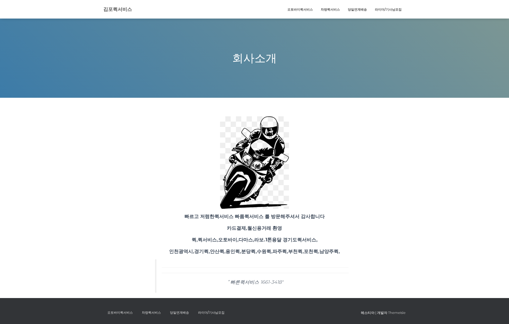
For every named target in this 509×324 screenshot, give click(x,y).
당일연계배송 (357, 9)
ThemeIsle (397, 312)
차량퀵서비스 (330, 9)
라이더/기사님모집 (388, 9)
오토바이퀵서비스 (300, 9)
